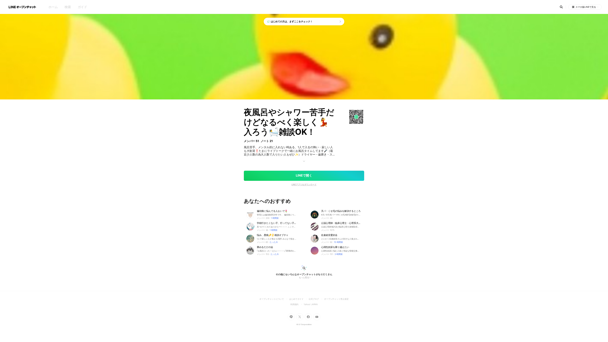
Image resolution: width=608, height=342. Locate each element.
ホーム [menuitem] (53, 7)
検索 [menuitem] (68, 7)
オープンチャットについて (274, 299)
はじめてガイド (299, 299)
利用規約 (297, 304)
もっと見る (304, 277)
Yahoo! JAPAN (311, 304)
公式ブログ (316, 299)
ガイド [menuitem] (82, 7)
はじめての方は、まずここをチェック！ (292, 21)
